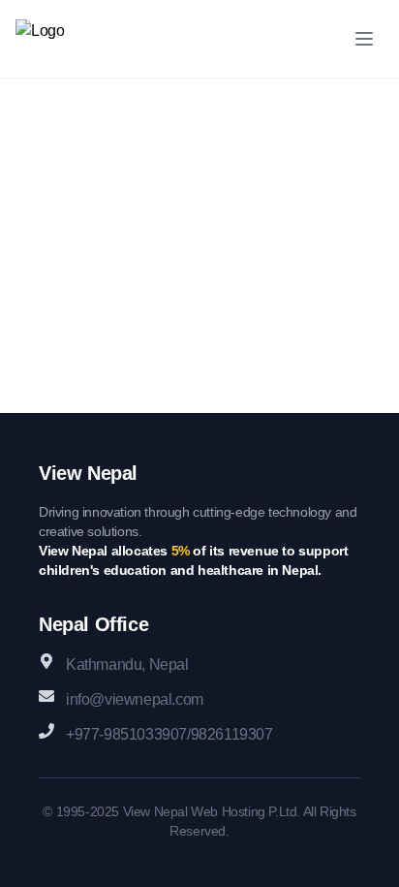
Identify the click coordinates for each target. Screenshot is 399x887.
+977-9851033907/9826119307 (169, 734)
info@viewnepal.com (134, 699)
